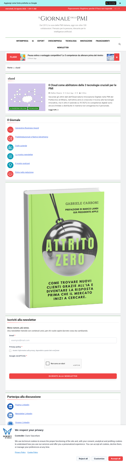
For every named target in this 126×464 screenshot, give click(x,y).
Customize (99, 458)
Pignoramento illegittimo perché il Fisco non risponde (90, 9)
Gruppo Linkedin (22, 422)
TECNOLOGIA (71, 41)
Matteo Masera (56, 93)
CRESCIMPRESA (55, 41)
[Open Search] (120, 44)
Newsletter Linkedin (23, 413)
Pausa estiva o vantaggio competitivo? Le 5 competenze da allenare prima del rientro (55, 55)
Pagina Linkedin (22, 405)
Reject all (83, 458)
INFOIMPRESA (22, 41)
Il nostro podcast (22, 163)
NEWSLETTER (63, 47)
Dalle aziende (21, 146)
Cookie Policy (32, 452)
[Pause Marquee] (116, 57)
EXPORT (40, 41)
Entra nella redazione (24, 172)
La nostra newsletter (24, 154)
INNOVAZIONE (86, 41)
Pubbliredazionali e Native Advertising (31, 137)
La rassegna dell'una (18, 108)
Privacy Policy (20, 452)
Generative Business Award (27, 128)
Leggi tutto (52, 109)
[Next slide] (119, 9)
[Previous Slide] (115, 9)
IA (33, 41)
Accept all (115, 458)
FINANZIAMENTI (103, 41)
